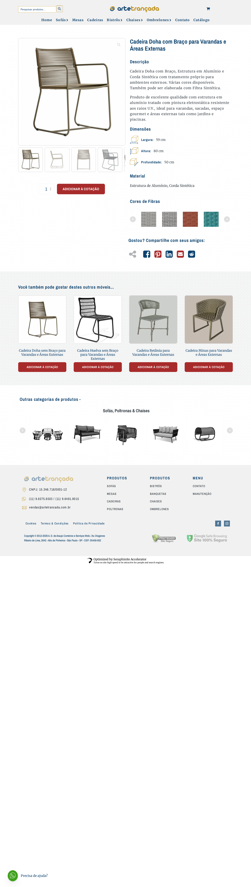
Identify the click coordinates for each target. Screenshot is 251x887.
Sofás (61, 20)
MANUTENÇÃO (202, 494)
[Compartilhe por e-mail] (180, 254)
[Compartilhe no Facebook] (147, 254)
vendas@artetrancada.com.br (50, 507)
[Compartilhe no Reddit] (191, 254)
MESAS (111, 494)
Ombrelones (158, 20)
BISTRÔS (156, 486)
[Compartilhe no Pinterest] (158, 254)
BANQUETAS (158, 494)
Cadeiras (95, 20)
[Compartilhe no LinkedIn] (169, 254)
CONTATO (199, 486)
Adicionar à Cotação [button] (42, 367)
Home (46, 20)
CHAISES (156, 501)
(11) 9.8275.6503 (41, 499)
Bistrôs (113, 20)
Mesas (78, 20)
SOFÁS (111, 486)
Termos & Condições (55, 523)
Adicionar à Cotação (81, 189)
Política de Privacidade (89, 523)
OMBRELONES (159, 509)
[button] (119, 44)
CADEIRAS (114, 501)
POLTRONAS (115, 509)
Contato (182, 20)
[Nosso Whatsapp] (25, 499)
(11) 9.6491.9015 (67, 499)
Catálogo (201, 20)
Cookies (31, 523)
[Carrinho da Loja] (208, 8)
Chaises (133, 20)
